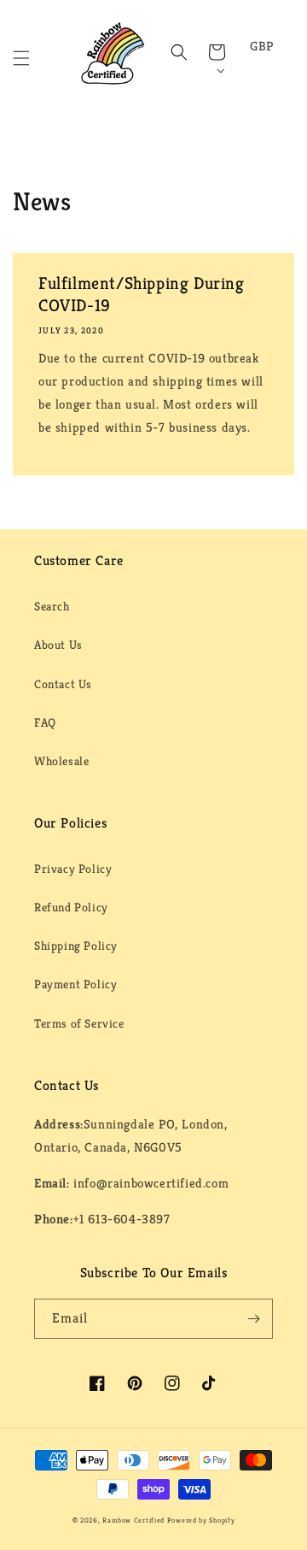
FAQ (45, 722)
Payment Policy (75, 984)
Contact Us (63, 684)
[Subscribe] (253, 1319)
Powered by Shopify (201, 1520)
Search (52, 606)
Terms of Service (79, 1023)
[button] (21, 58)
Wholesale (61, 761)
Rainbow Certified (133, 1520)
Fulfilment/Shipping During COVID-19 (141, 294)
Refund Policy (71, 907)
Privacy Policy (73, 868)
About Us (58, 644)
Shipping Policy (76, 945)
